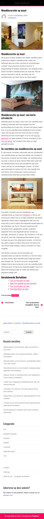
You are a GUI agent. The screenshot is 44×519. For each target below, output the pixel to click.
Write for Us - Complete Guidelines (17, 476)
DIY (5, 429)
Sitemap (7, 472)
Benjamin (13, 18)
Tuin (5, 456)
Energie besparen (10, 434)
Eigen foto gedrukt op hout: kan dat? (23, 283)
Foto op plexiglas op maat (19, 286)
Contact (6, 468)
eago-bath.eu (21, 3)
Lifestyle (7, 447)
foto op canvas (6, 141)
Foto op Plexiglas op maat (19, 281)
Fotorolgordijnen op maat (19, 289)
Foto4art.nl (26, 215)
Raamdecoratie (9, 451)
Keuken (6, 443)
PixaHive (35, 516)
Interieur (15, 295)
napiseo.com (8, 495)
